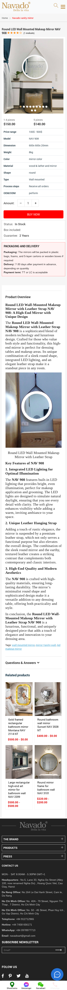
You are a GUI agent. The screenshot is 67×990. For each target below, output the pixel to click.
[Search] (56, 6)
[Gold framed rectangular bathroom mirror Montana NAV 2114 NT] (19, 699)
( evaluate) (28, 33)
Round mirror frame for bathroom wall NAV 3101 (46, 788)
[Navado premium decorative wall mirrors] (16, 7)
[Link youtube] (27, 977)
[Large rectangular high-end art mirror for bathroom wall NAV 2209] (19, 762)
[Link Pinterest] (10, 977)
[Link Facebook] (3, 977)
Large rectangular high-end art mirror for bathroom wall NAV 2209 (19, 789)
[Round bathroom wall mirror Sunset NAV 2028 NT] (48, 699)
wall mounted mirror (23, 645)
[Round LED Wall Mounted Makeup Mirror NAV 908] (33, 76)
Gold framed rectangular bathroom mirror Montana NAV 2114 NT (18, 727)
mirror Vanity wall (46, 645)
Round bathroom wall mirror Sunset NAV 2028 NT (47, 725)
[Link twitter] (19, 977)
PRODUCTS (10, 848)
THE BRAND (10, 839)
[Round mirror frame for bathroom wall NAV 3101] (48, 762)
